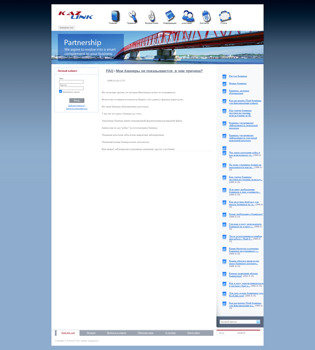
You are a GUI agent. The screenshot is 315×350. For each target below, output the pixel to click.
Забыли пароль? (76, 105)
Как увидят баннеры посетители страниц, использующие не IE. (240, 113)
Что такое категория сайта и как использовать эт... (244, 153)
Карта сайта (194, 332)
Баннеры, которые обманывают (239, 91)
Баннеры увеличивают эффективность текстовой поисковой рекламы (243, 138)
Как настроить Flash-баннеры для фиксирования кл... (245, 304)
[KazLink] (75, 18)
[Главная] (115, 17)
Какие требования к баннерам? (246, 214)
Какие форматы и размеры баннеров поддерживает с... (244, 249)
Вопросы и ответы (116, 332)
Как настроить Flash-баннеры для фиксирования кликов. (245, 101)
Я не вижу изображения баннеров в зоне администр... (244, 190)
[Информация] (170, 17)
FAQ (109, 71)
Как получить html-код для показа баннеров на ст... (244, 203)
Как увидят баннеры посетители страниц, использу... (246, 178)
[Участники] (188, 17)
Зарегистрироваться (76, 108)
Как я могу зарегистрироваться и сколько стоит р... (246, 284)
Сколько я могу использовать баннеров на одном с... (245, 225)
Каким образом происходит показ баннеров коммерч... (244, 262)
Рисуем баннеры (238, 76)
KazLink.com (68, 332)
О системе (170, 332)
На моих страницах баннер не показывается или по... (245, 166)
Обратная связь (145, 332)
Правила (91, 332)
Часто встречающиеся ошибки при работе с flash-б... (245, 237)
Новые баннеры (238, 83)
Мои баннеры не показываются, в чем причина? (159, 71)
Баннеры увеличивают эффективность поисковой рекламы (243, 125)
